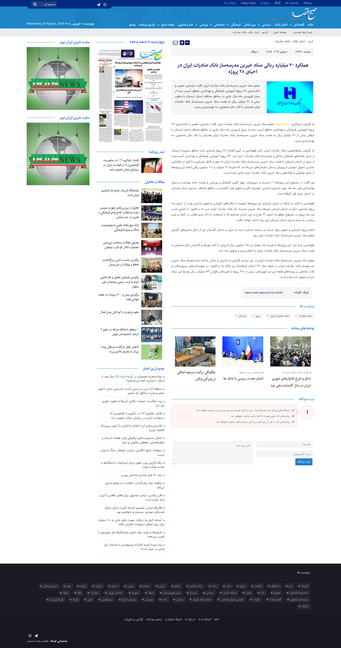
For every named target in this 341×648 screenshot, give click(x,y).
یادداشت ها (292, 3)
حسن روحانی (50, 586)
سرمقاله (307, 3)
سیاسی (266, 24)
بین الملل (250, 24)
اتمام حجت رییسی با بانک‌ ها (243, 379)
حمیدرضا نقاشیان (299, 593)
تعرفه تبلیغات (248, 3)
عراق (65, 593)
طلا (79, 593)
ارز (290, 586)
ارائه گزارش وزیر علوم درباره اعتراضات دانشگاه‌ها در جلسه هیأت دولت (132, 465)
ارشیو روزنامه (154, 619)
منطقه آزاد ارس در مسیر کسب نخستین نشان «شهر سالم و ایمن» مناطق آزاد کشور (131, 391)
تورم (69, 586)
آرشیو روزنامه (147, 24)
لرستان (242, 316)
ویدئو (132, 24)
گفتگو (277, 3)
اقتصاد (258, 586)
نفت (164, 599)
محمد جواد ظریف (202, 599)
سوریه (135, 593)
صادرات (94, 593)
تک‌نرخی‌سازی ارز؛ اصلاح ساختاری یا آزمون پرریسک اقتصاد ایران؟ (132, 428)
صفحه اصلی (280, 32)
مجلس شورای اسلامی (232, 599)
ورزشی (203, 24)
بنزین (162, 586)
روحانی (209, 593)
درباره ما (265, 3)
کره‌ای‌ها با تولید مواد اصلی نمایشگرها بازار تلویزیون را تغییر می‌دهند (131, 534)
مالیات (256, 599)
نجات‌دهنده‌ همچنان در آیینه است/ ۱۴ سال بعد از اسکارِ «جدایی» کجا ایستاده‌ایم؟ (132, 379)
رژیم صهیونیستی (171, 593)
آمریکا (304, 586)
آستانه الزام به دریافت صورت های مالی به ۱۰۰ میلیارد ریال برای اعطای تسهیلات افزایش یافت (131, 522)
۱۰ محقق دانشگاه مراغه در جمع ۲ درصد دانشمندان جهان (120, 332)
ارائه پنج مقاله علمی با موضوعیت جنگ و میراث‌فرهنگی (120, 228)
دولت (248, 593)
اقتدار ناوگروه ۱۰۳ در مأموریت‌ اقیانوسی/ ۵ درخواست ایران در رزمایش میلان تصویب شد (121, 165)
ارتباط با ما (230, 3)
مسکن (180, 599)
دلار (262, 593)
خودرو (277, 593)
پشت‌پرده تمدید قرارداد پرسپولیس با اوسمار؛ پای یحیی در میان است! (134, 547)
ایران (242, 586)
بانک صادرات (239, 32)
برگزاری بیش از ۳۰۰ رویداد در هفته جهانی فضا (119, 297)
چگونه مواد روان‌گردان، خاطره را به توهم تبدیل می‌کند (134, 485)
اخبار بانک (280, 24)
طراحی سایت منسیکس (37, 641)
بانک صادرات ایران (279, 316)
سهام (151, 593)
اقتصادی (299, 24)
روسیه (193, 593)
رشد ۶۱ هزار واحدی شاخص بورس (142, 475)
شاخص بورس (115, 593)
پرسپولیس (107, 599)
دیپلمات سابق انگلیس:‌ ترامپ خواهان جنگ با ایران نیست (132, 452)
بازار (228, 586)
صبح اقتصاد (283, 124)
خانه (310, 24)
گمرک (305, 606)
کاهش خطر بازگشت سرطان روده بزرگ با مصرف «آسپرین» (120, 349)
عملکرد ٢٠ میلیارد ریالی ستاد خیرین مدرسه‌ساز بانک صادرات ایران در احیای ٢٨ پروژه (243, 68)
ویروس (149, 599)
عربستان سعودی (299, 599)
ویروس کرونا (128, 599)
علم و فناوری (185, 24)
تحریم (115, 586)
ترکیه (83, 586)
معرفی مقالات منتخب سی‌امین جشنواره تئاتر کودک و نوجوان (121, 245)
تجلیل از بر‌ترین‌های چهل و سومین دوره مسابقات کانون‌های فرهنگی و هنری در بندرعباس (119, 212)
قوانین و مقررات (133, 619)
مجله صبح (167, 24)
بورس (130, 586)
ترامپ (99, 586)
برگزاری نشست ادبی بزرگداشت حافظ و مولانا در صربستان (121, 262)
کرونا (75, 599)
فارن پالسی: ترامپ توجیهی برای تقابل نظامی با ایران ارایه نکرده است (131, 497)
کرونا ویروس (56, 599)
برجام (177, 586)
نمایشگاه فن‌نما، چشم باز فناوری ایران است (120, 193)
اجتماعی (219, 24)
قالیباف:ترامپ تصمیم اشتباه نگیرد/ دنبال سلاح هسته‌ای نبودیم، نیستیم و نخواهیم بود (134, 510)
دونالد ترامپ (229, 593)
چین (90, 599)
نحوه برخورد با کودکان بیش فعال (119, 312)
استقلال (275, 586)
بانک (214, 586)
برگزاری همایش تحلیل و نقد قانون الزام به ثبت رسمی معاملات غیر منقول (119, 282)
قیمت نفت (275, 599)
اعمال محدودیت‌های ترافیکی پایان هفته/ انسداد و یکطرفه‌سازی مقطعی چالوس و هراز (133, 440)
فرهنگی (236, 24)
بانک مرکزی (196, 586)
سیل (258, 316)
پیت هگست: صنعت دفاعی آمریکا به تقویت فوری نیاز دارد (133, 403)
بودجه (146, 586)
